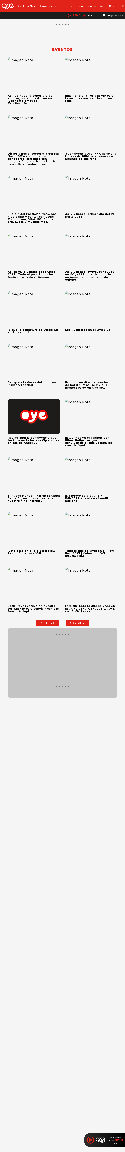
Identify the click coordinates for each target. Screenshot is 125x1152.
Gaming (91, 6)
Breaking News (27, 6)
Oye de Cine (107, 6)
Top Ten (66, 6)
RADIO (76, 15)
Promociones (49, 6)
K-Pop (79, 6)
